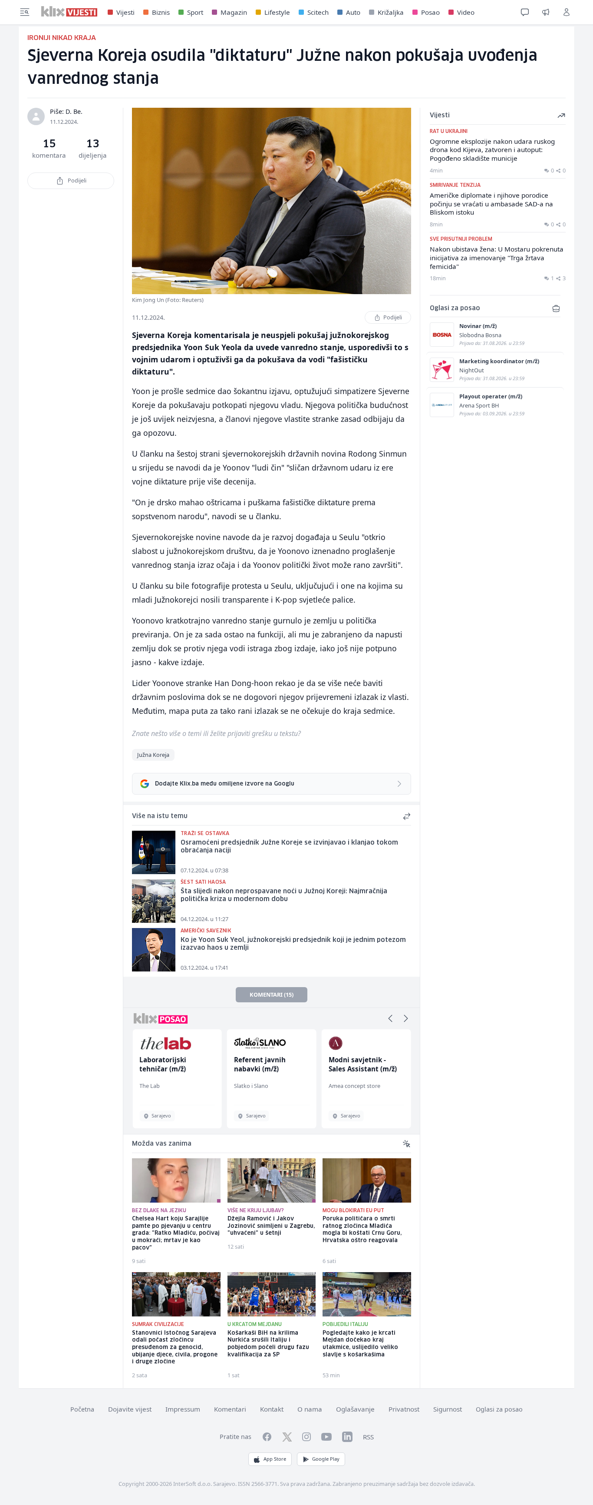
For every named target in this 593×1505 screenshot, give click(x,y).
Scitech (318, 12)
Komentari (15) (271, 994)
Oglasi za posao (499, 1409)
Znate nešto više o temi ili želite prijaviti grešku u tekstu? (216, 733)
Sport (195, 12)
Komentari (230, 1409)
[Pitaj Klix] (525, 12)
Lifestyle (277, 12)
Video (465, 12)
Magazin (234, 12)
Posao (430, 12)
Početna (82, 1409)
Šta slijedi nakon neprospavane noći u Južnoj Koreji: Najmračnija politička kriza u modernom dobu (284, 895)
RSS (368, 1436)
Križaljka (391, 12)
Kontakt (271, 1409)
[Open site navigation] (24, 12)
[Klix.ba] (69, 11)
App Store (275, 1458)
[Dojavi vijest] (545, 12)
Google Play (325, 1458)
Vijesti (125, 12)
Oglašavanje (355, 1409)
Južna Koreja (153, 755)
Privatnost (404, 1409)
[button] (390, 1018)
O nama (309, 1409)
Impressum (182, 1409)
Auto (353, 12)
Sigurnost (447, 1409)
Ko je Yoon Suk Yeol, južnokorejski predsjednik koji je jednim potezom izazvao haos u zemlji (293, 944)
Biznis (161, 12)
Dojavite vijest (130, 1409)
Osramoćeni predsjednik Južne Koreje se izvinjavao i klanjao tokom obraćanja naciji (289, 847)
